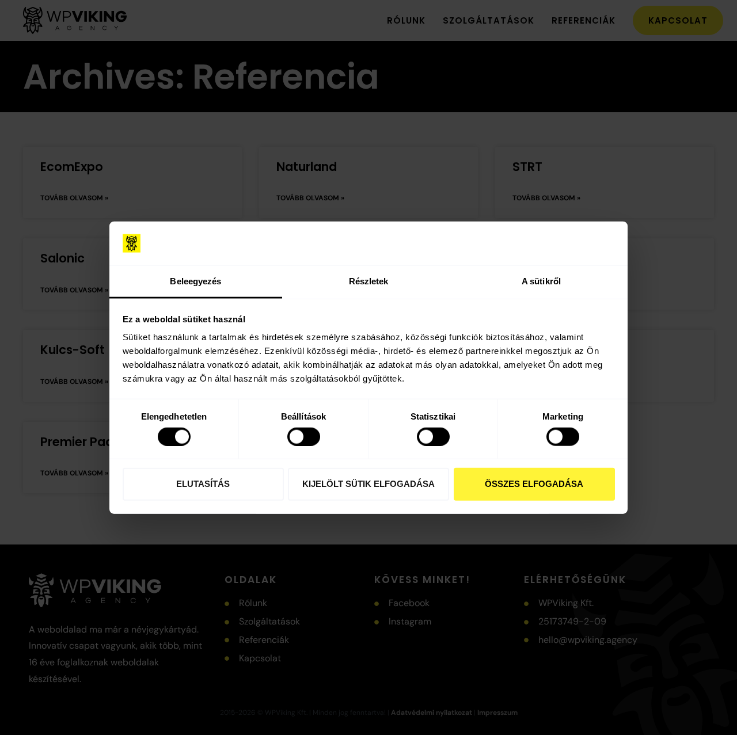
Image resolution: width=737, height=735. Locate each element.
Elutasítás (203, 484)
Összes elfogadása (534, 484)
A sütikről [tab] (541, 281)
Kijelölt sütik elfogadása (368, 484)
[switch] (303, 436)
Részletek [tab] (369, 281)
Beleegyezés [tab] (195, 281)
